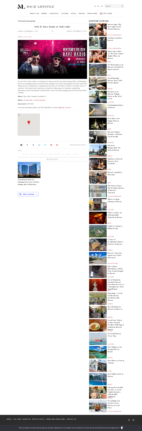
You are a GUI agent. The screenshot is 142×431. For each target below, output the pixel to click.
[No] (139, 428)
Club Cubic (27, 37)
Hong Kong (92, 13)
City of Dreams (40, 100)
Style (73, 13)
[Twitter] (45, 145)
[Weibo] (57, 145)
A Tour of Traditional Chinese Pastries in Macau (115, 242)
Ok (122, 428)
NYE (63, 154)
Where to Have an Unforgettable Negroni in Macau (115, 215)
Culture (65, 13)
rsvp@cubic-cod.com (64, 107)
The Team (17, 419)
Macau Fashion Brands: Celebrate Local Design (115, 134)
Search (122, 6)
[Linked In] (39, 145)
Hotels (20, 176)
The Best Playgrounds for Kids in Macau (114, 148)
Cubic (31, 154)
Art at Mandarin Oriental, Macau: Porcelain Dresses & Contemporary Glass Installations (116, 284)
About (9, 419)
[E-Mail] (21, 145)
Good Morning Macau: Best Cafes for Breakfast (115, 80)
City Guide (107, 13)
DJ (35, 154)
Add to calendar (28, 194)
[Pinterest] (51, 145)
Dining (44, 13)
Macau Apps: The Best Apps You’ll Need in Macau (114, 27)
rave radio (75, 154)
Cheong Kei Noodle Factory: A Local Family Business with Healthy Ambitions (115, 392)
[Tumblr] (33, 145)
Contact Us (71, 419)
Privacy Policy (38, 419)
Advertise (26, 419)
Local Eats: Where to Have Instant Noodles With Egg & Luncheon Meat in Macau (116, 324)
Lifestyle (54, 13)
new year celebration (54, 154)
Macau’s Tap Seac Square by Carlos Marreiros (115, 255)
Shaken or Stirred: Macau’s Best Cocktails (115, 161)
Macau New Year (42, 154)
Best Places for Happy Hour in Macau (114, 121)
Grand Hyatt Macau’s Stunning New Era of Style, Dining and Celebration (29, 182)
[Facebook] (27, 145)
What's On (34, 13)
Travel (82, 13)
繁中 (102, 6)
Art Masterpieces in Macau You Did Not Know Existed (115, 67)
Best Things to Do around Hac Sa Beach (115, 349)
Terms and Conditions (55, 419)
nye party (68, 154)
